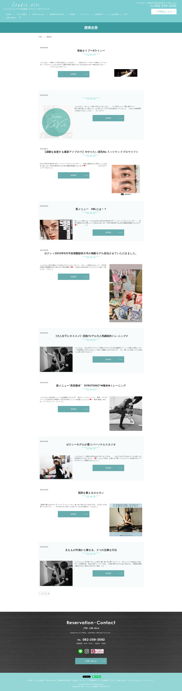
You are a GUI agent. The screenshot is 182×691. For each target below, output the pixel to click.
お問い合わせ (11, 18)
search (20, 17)
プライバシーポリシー (135, 680)
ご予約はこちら (164, 11)
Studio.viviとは (38, 14)
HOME (8, 14)
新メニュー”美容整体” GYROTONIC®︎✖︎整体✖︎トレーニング (91, 385)
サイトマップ (149, 680)
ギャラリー (85, 14)
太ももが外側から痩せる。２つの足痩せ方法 (91, 549)
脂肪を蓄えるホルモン (91, 492)
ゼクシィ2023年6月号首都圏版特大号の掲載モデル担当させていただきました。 (91, 253)
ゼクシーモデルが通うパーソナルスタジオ (91, 444)
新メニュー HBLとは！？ (91, 209)
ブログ (125, 14)
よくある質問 (114, 14)
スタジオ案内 (22, 14)
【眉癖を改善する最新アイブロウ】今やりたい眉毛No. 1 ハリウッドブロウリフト (91, 151)
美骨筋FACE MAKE (57, 14)
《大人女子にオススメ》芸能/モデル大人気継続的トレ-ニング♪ (91, 335)
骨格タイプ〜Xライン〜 (91, 50)
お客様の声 (99, 14)
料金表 (72, 14)
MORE (73, 74)
